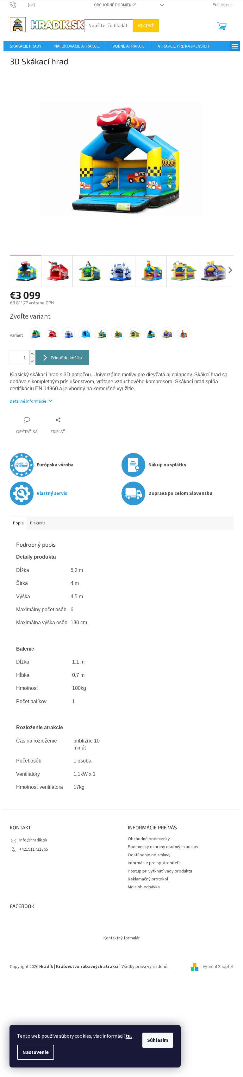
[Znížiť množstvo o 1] (32, 361)
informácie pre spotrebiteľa (154, 863)
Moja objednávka (144, 887)
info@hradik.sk (33, 840)
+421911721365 (33, 849)
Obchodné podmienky (115, 5)
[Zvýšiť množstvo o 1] (32, 354)
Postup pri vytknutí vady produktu (160, 871)
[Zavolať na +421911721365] (19, 5)
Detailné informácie (28, 401)
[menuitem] (25, 46)
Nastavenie (35, 1052)
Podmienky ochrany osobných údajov (163, 847)
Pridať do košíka (66, 357)
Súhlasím (157, 1040)
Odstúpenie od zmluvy (149, 855)
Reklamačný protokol (148, 879)
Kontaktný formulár (121, 938)
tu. (129, 1036)
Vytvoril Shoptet (218, 966)
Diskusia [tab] (38, 523)
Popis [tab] (18, 523)
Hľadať (146, 25)
